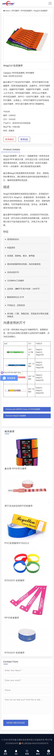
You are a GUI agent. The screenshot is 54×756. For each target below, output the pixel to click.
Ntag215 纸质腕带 (15, 653)
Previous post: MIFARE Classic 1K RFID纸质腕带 (23, 409)
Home (7, 11)
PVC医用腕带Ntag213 (17, 543)
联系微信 (9, 139)
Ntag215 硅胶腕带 (15, 580)
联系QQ (24, 139)
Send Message (15, 723)
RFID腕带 (15, 11)
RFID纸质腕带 (26, 11)
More (26, 451)
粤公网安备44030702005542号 (34, 743)
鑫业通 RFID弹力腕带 (16, 468)
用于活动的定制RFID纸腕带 (19, 506)
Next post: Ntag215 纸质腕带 (16, 416)
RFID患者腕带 (12, 618)
